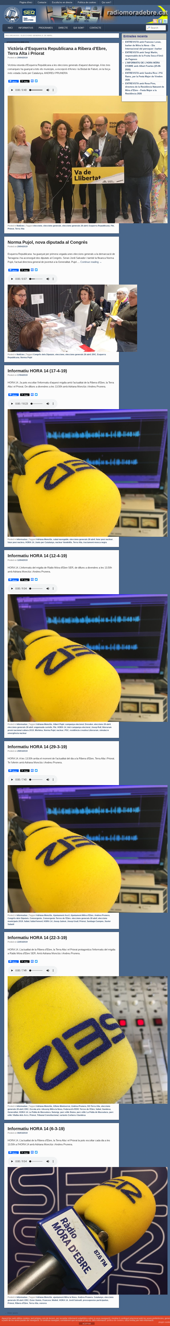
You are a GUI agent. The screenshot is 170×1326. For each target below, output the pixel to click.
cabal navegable (61, 539)
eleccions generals (52, 226)
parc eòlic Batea (68, 1112)
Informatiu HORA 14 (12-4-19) (37, 555)
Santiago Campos (95, 921)
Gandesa (106, 1109)
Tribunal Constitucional (48, 1115)
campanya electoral (74, 724)
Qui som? (106, 2)
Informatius (25, 28)
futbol (26, 921)
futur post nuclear (104, 539)
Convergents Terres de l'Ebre (57, 918)
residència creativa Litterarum (84, 730)
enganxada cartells (43, 727)
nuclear (60, 730)
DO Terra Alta (93, 1106)
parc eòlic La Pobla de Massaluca (92, 1112)
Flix (112, 226)
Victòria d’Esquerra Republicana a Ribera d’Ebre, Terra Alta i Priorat (57, 51)
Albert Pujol (58, 724)
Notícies (20, 226)
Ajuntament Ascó (61, 915)
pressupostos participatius (95, 1300)
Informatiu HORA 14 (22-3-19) (37, 937)
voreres (43, 1303)
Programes (46, 28)
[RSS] (155, 21)
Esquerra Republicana (99, 226)
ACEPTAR (87, 1324)
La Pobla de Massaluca (40, 1112)
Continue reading (91, 261)
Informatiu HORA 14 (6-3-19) (36, 1128)
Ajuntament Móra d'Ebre (82, 915)
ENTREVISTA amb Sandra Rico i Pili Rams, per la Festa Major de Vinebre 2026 (144, 76)
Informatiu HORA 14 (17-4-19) (37, 370)
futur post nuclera (16, 542)
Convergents (36, 918)
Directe (63, 28)
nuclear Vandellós (63, 542)
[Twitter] (165, 21)
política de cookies (115, 1320)
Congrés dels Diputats (43, 354)
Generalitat (13, 1112)
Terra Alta (19, 229)
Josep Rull (96, 727)
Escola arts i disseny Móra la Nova (46, 1109)
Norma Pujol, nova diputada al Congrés (47, 242)
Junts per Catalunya (44, 542)
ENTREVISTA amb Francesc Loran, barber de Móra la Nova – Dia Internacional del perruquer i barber (143, 45)
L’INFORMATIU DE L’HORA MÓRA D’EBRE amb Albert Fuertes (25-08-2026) (143, 66)
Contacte (42, 2)
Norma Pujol (26, 357)
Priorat (11, 229)
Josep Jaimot (59, 921)
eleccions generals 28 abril (75, 226)
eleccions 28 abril (102, 724)
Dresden (89, 724)
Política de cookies (87, 2)
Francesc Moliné (50, 1300)
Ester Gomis (36, 1300)
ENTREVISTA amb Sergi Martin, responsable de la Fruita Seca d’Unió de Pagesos (144, 55)
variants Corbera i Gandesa (73, 1115)
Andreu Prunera (102, 915)
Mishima (39, 730)
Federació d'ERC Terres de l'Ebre (79, 1109)
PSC (67, 730)
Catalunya (98, 1297)
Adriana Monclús (44, 539)
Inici (10, 28)
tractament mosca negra (95, 542)
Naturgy (55, 1112)
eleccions (37, 226)
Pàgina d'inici (26, 2)
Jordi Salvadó (75, 1300)
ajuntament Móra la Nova (65, 1297)
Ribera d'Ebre (21, 1303)
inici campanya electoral (78, 727)
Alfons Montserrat (61, 1106)
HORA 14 (29, 542)
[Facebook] (160, 21)
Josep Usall (72, 921)
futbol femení (36, 921)
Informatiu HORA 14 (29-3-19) (37, 746)
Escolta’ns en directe (62, 2)
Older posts (11, 1313)
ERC (94, 354)
